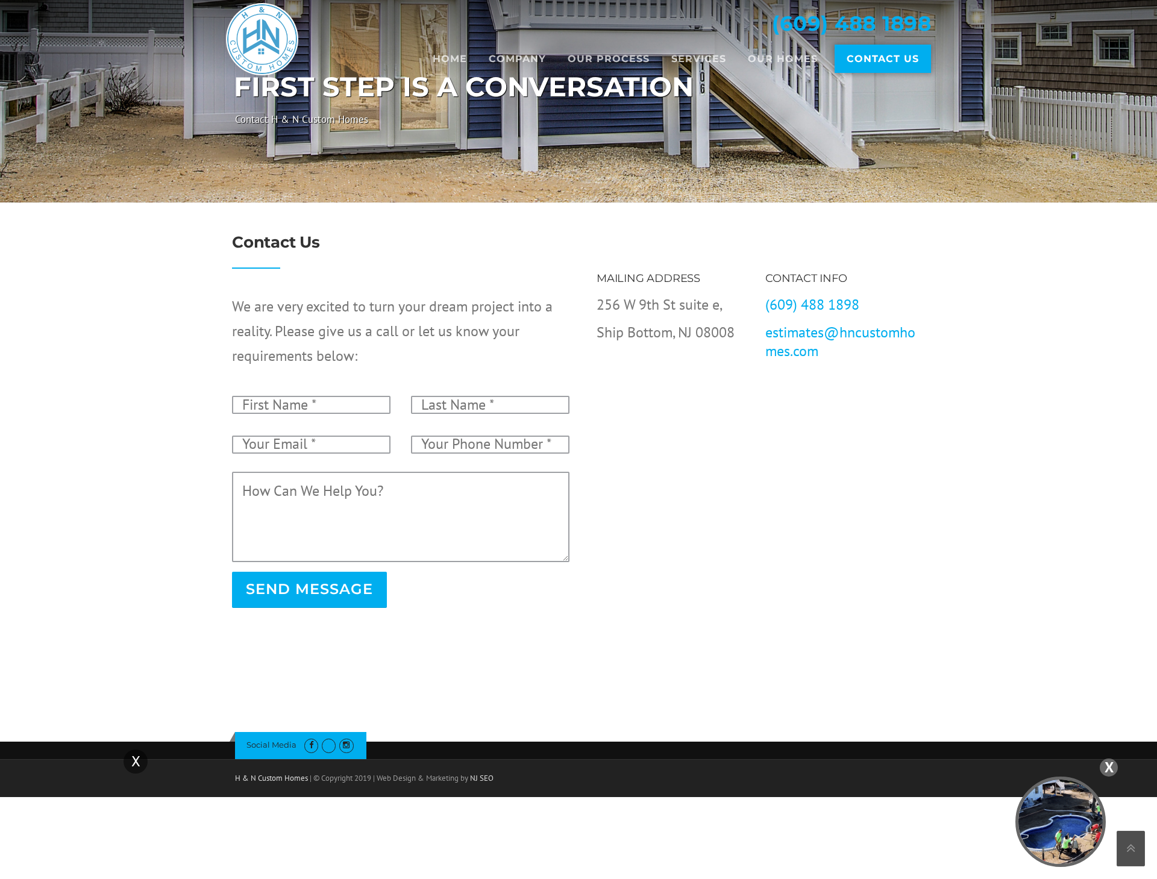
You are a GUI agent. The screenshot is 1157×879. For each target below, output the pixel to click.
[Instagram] (346, 745)
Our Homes (783, 58)
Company (517, 58)
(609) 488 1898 (851, 23)
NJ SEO (482, 778)
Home (450, 58)
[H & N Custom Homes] (262, 37)
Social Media (271, 744)
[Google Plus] (329, 745)
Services (698, 58)
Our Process (609, 58)
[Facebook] (311, 745)
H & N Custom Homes (271, 778)
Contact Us (883, 58)
